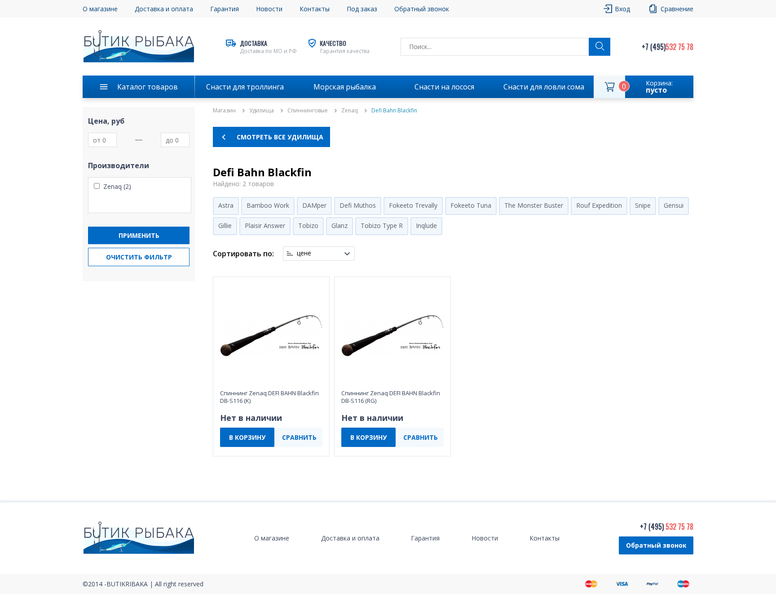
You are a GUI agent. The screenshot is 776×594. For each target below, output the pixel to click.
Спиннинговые (307, 110)
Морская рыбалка (344, 87)
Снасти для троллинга (245, 87)
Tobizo (308, 225)
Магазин (224, 110)
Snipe (643, 205)
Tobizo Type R (382, 225)
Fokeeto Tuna (470, 205)
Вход (622, 8)
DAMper (314, 205)
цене (304, 253)
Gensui (673, 205)
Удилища (261, 110)
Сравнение (677, 8)
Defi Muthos (358, 205)
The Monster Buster (533, 205)
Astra (226, 205)
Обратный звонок (656, 545)
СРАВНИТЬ (299, 437)
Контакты (315, 8)
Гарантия (224, 8)
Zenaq (349, 110)
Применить (139, 235)
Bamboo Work (268, 205)
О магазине (100, 8)
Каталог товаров (147, 87)
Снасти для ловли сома (543, 87)
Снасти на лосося (444, 87)
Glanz (339, 225)
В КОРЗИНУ (247, 437)
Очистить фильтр (139, 257)
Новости (269, 8)
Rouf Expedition (599, 205)
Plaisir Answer (265, 225)
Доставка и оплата (164, 8)
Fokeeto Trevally (413, 205)
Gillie (225, 225)
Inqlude (426, 225)
